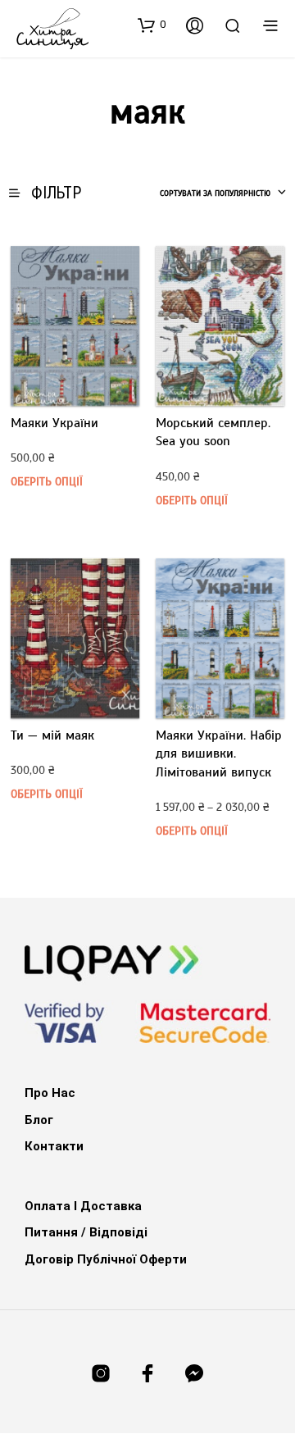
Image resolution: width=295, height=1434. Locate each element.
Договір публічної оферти (106, 1259)
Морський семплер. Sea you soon (213, 432)
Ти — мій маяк (52, 735)
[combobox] (223, 193)
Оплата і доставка (83, 1206)
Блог (39, 1120)
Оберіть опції (47, 482)
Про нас (50, 1093)
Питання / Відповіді (86, 1232)
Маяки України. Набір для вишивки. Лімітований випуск (219, 754)
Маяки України (54, 423)
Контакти (54, 1146)
